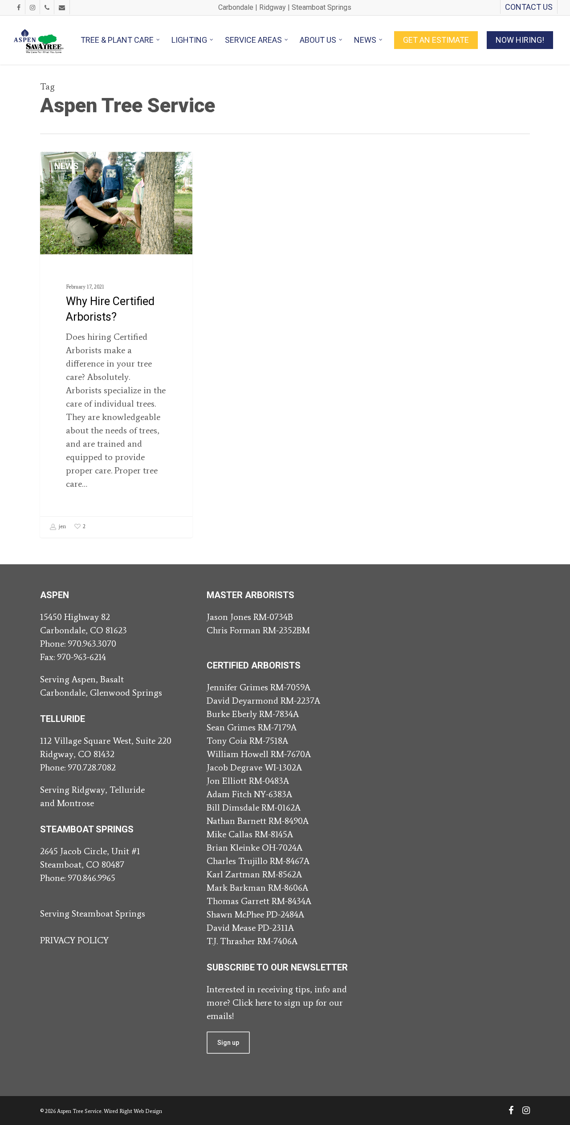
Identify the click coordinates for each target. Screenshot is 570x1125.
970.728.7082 (92, 767)
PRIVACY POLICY (74, 940)
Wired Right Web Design (133, 1111)
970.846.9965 (91, 877)
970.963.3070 (92, 643)
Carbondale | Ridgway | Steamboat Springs (284, 7)
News (66, 166)
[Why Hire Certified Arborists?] (116, 344)
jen (61, 526)
